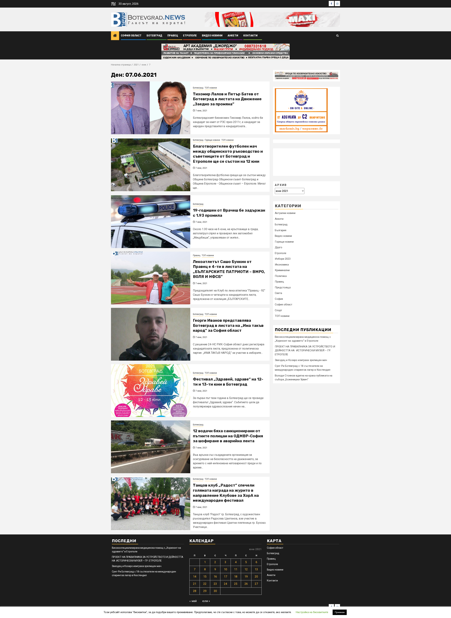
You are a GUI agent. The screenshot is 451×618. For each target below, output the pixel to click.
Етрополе (190, 35)
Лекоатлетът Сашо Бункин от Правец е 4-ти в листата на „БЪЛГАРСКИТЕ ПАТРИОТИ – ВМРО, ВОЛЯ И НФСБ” (229, 269)
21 (194, 583)
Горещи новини (212, 140)
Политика (281, 275)
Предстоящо (283, 287)
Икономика (282, 264)
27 (256, 583)
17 (225, 576)
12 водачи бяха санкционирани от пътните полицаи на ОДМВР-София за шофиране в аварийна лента (228, 436)
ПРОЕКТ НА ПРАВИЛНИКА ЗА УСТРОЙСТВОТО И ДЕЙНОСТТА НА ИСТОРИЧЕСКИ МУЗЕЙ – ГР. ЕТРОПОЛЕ (305, 350)
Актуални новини (285, 213)
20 (256, 576)
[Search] (337, 35)
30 (215, 591)
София (279, 298)
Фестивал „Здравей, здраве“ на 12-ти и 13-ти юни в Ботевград (228, 382)
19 (246, 576)
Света (278, 293)
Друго (278, 247)
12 (246, 569)
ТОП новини (211, 88)
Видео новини (212, 35)
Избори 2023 (283, 258)
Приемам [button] (340, 612)
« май (193, 601)
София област (131, 35)
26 (246, 583)
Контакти (250, 35)
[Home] (115, 35)
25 (235, 583)
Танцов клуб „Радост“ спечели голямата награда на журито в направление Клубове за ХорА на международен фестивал (226, 493)
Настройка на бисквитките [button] (312, 612)
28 (194, 591)
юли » (206, 601)
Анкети (233, 35)
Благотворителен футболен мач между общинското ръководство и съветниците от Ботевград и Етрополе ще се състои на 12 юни (228, 154)
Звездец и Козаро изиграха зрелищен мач (301, 360)
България (280, 230)
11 (235, 569)
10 (225, 569)
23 (215, 583)
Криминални (282, 270)
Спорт (278, 310)
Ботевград (154, 35)
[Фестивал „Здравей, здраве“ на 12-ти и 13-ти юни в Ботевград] (150, 390)
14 (194, 576)
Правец (172, 35)
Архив (281, 184)
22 (204, 583)
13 (256, 569)
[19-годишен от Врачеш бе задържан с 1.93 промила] (150, 221)
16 (215, 576)
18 (235, 576)
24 (225, 583)
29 (204, 591)
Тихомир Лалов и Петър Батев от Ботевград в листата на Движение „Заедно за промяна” (227, 99)
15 (204, 576)
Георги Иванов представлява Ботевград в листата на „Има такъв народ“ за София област (228, 325)
